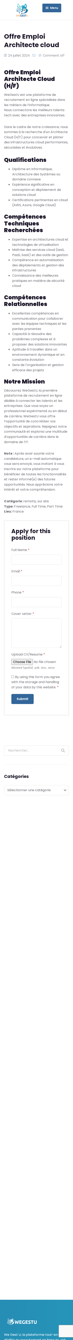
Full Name (20, 550)
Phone (17, 592)
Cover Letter (22, 613)
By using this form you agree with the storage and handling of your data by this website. (35, 682)
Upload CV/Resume (28, 654)
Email (16, 571)
